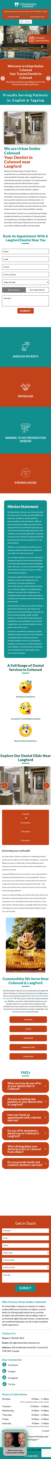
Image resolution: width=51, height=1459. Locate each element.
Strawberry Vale (28, 1040)
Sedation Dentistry (25, 689)
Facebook (13, 1358)
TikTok (11, 1377)
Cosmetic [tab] (25, 807)
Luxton (28, 1022)
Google (12, 1364)
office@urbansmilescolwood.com (24, 1335)
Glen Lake (28, 1012)
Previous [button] (3, 71)
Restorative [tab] (25, 833)
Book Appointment (37, 17)
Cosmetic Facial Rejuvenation (25, 711)
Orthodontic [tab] (25, 824)
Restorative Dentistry (25, 734)
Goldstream (28, 1049)
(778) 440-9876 (14, 17)
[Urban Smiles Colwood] (25, 5)
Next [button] (48, 71)
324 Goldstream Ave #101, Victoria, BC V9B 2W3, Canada (25, 11)
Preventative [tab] (25, 816)
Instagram (13, 1371)
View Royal (28, 1031)
